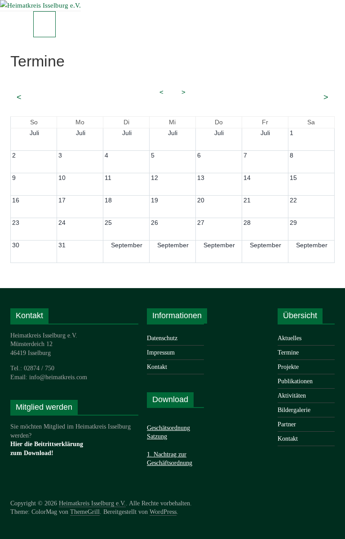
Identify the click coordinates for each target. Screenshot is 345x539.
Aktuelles (289, 338)
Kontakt (157, 367)
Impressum (161, 352)
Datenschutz (162, 338)
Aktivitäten (292, 395)
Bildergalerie (294, 410)
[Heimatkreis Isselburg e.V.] (40, 5)
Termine (288, 352)
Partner (287, 424)
